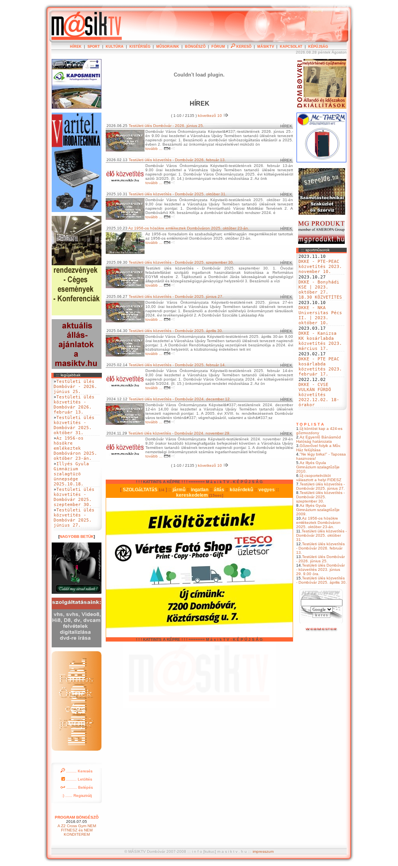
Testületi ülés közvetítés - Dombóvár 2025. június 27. (320, 486)
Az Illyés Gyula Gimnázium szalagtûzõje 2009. (318, 509)
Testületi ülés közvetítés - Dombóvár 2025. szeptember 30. (320, 496)
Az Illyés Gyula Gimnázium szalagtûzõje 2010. (318, 467)
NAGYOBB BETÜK (76, 536)
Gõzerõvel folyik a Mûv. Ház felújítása (318, 447)
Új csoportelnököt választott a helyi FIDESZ (318, 477)
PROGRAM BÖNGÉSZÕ (77, 817)
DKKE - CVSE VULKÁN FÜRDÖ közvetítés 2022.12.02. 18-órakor (318, 394)
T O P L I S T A (310, 424)
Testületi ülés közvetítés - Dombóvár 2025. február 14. (177, 365)
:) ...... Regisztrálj (77, 795)
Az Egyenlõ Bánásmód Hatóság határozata (318, 439)
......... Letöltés (78, 779)
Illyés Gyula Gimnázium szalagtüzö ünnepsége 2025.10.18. (71, 474)
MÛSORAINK (167, 47)
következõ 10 (210, 115)
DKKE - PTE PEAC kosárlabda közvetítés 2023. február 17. (320, 366)
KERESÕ (243, 47)
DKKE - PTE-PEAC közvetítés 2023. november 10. (320, 266)
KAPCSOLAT (291, 47)
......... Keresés (79, 771)
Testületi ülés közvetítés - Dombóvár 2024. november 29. (179, 433)
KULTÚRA (115, 47)
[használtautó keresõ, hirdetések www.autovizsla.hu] (322, 630)
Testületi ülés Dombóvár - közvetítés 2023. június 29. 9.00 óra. (320, 569)
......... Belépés (79, 787)
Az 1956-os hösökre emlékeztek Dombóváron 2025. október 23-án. (318, 522)
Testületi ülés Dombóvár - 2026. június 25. (320, 559)
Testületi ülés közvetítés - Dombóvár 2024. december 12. (180, 399)
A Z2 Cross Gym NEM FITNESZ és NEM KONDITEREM (77, 830)
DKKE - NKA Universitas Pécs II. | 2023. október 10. (320, 315)
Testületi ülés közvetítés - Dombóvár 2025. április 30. (321, 580)
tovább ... (154, 148)
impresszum (263, 851)
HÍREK (76, 47)
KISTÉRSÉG (139, 47)
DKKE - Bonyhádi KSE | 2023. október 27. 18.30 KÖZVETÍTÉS (320, 290)
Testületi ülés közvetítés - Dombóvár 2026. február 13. (320, 548)
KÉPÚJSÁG (318, 47)
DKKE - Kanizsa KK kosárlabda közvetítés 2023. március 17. (320, 341)
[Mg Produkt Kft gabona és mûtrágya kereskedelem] (321, 242)
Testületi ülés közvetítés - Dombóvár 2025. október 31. (321, 535)
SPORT (93, 47)
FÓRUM (218, 47)
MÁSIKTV (265, 47)
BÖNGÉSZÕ (195, 47)
